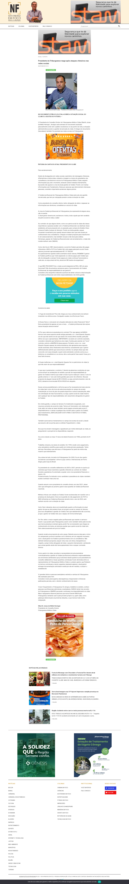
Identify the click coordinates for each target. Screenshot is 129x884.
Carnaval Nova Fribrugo (16, 797)
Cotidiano (11, 800)
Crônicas (60, 791)
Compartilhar (51, 70)
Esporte (45, 56)
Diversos (11, 809)
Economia (11, 813)
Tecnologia (12, 866)
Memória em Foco (63, 809)
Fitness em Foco (62, 800)
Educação (11, 816)
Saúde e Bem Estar (14, 863)
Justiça (10, 841)
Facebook (111, 788)
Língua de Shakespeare (65, 806)
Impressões (61, 803)
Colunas (21, 26)
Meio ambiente (13, 844)
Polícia (10, 854)
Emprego (11, 822)
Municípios (11, 847)
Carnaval (11, 794)
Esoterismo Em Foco (64, 794)
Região (10, 860)
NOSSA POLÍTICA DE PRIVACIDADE (27, 876)
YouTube (110, 792)
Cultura (11, 803)
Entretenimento (13, 825)
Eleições (11, 819)
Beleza (10, 787)
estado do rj (12, 832)
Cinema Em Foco (62, 787)
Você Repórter (33, 26)
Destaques (11, 806)
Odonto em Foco (62, 813)
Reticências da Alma (64, 816)
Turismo (11, 869)
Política (11, 857)
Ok (99, 881)
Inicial (40, 56)
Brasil (10, 791)
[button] (119, 26)
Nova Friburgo (13, 850)
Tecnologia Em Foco (64, 819)
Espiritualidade (62, 797)
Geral (10, 835)
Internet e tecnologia (15, 838)
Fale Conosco (47, 26)
